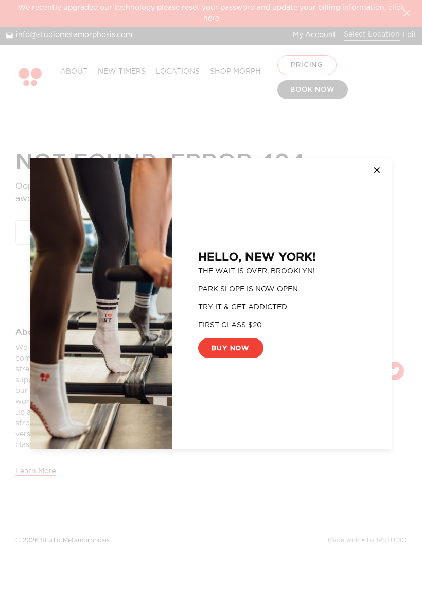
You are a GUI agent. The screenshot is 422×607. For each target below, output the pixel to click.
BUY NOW (230, 348)
